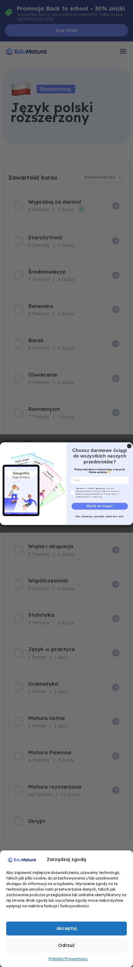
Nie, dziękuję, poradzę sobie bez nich (100, 516)
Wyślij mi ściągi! (100, 506)
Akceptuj (66, 928)
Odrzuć (66, 945)
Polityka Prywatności (68, 958)
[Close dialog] (129, 446)
